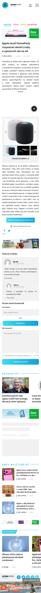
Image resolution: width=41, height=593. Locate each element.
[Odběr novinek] (30, 6)
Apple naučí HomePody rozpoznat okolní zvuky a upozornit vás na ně (16, 47)
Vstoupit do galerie (19, 158)
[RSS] (37, 577)
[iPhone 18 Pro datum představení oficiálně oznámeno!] (15, 544)
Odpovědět (8, 278)
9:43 (18, 264)
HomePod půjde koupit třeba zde (20, 220)
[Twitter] (23, 577)
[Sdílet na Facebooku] (4, 231)
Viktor (16, 285)
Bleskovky (32, 24)
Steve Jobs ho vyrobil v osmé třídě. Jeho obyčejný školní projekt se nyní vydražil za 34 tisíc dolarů (27, 489)
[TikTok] (32, 577)
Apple (4, 234)
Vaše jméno (6, 307)
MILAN (15, 262)
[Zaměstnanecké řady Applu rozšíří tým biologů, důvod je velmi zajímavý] (15, 385)
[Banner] (20, 587)
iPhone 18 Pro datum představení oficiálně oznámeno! (12, 557)
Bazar (23, 24)
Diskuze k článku (9, 253)
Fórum (16, 24)
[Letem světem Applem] (11, 5)
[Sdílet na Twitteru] (9, 231)
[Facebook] (19, 577)
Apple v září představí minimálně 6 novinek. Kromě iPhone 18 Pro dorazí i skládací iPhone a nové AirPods (26, 506)
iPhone (5, 567)
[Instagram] (28, 577)
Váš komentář (7, 328)
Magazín (7, 24)
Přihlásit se (20, 323)
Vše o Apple (7, 56)
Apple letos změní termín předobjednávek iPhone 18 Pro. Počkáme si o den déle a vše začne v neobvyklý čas (28, 472)
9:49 (19, 287)
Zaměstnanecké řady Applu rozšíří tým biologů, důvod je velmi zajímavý (15, 398)
